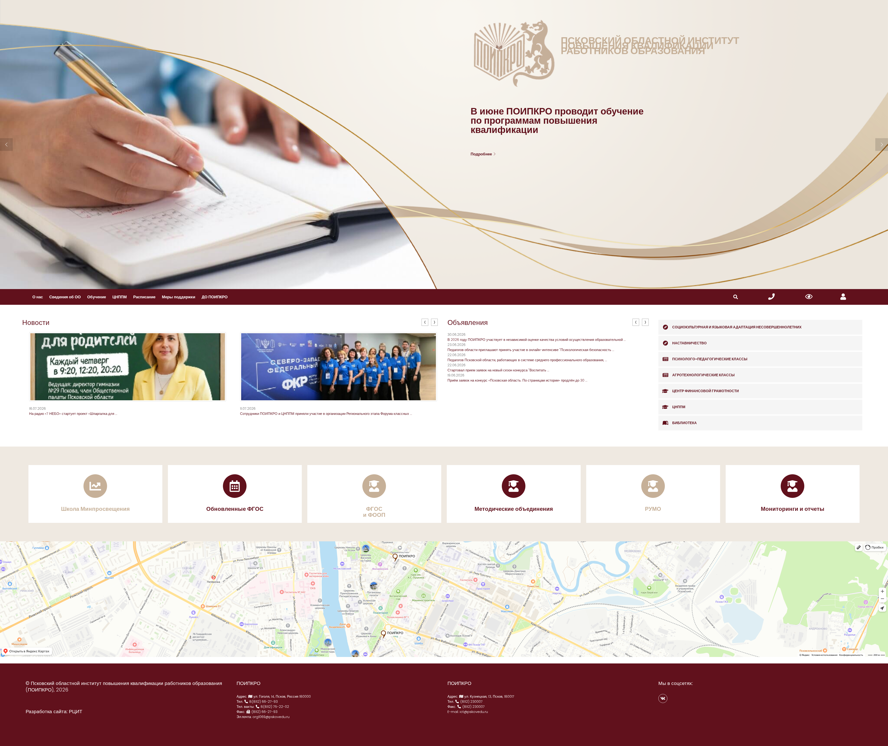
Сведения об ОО (65, 297)
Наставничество (689, 343)
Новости (35, 322)
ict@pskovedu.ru (474, 711)
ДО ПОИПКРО (215, 297)
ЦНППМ (119, 297)
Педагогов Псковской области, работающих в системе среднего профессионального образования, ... (527, 360)
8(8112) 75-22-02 (274, 706)
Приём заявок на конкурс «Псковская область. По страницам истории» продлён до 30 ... (517, 380)
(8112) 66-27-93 (264, 711)
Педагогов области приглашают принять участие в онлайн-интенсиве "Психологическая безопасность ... (530, 349)
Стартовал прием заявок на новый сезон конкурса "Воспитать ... (498, 370)
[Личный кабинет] (843, 296)
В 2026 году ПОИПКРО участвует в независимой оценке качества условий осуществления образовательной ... (536, 339)
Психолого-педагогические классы (709, 359)
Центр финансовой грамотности (705, 390)
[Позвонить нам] (771, 297)
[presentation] (425, 322)
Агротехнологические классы (703, 375)
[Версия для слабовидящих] (809, 297)
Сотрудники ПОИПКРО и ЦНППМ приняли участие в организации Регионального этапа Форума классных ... (326, 413)
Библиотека (684, 422)
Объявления (467, 322)
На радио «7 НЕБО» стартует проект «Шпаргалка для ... (73, 413)
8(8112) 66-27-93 (263, 701)
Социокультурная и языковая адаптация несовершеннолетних (737, 327)
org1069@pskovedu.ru (271, 716)
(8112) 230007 (471, 701)
